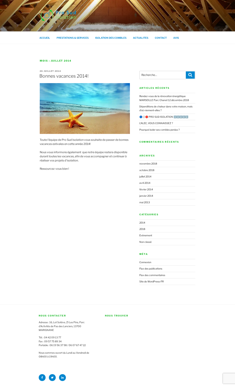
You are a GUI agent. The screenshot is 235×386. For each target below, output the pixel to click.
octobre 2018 (146, 170)
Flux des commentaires (152, 275)
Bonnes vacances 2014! (63, 76)
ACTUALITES (140, 37)
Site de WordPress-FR (151, 281)
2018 (142, 229)
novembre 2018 (148, 163)
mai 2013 (144, 202)
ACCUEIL (44, 37)
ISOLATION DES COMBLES (110, 37)
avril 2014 (144, 182)
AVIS (176, 37)
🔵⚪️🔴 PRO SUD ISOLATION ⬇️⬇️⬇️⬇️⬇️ (163, 116)
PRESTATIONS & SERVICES (73, 37)
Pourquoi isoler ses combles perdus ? (159, 129)
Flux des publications (150, 268)
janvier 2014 (146, 195)
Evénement (145, 235)
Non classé (145, 241)
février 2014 (146, 189)
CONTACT (161, 37)
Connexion (145, 262)
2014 (142, 222)
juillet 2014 (145, 176)
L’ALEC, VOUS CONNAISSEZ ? (156, 123)
